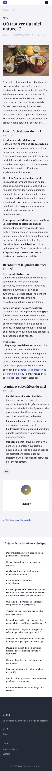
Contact (6, 754)
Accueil (6, 10)
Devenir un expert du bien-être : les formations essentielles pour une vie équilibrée (23, 650)
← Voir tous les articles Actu (17, 520)
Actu (13, 10)
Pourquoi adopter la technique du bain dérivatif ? (25, 670)
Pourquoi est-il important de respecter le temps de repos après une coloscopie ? (26, 640)
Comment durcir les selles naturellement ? (19, 582)
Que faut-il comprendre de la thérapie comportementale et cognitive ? (24, 603)
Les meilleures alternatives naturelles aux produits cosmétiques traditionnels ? (26, 621)
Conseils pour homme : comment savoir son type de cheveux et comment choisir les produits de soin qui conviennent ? (25, 592)
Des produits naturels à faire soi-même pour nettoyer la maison (25, 554)
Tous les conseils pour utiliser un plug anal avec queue (24, 612)
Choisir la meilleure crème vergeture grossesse (24, 563)
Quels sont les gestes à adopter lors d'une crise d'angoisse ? (23, 572)
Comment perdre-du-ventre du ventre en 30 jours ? (25, 661)
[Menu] (46, 2)
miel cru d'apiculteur (18, 277)
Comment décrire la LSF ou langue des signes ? (25, 689)
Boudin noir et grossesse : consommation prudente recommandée (26, 680)
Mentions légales (10, 749)
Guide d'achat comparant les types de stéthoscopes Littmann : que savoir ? (24, 631)
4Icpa (6, 714)
